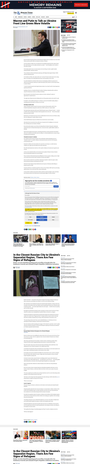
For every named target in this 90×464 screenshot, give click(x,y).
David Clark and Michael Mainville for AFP (20, 26)
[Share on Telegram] (52, 27)
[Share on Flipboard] (57, 27)
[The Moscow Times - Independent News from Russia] (23, 13)
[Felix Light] (14, 267)
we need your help (28, 207)
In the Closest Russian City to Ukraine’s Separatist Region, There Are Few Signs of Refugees (36, 257)
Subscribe (56, 186)
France (38, 177)
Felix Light (18, 463)
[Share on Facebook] (48, 27)
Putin (35, 177)
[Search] (76, 17)
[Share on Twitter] (50, 27)
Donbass (35, 419)
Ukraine (32, 177)
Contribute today (71, 13)
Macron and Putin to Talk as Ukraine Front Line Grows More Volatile (34, 22)
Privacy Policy (33, 188)
